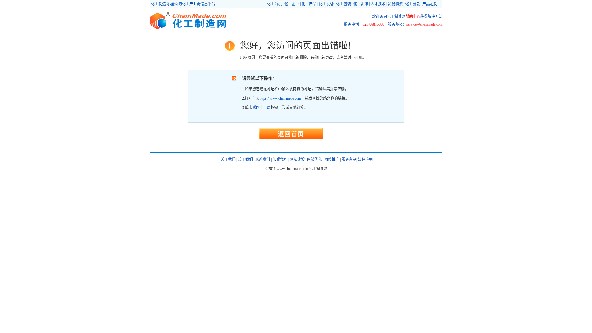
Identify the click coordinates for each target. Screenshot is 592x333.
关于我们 (228, 159)
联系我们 (262, 159)
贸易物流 (395, 4)
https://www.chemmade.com (280, 98)
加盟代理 (280, 159)
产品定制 (429, 4)
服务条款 (349, 159)
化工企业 (291, 4)
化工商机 (274, 4)
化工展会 (412, 4)
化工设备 (326, 4)
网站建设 (297, 159)
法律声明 (365, 159)
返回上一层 (261, 107)
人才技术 (378, 4)
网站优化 (314, 159)
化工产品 (309, 4)
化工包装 (343, 4)
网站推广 (331, 159)
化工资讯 (360, 4)
